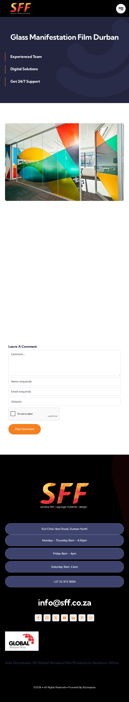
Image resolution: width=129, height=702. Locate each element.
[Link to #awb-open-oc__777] (121, 8)
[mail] (90, 617)
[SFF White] (20, 4)
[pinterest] (81, 617)
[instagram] (47, 617)
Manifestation (14, 316)
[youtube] (64, 617)
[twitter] (55, 617)
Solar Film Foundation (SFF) (22, 210)
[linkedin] (73, 617)
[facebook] (38, 617)
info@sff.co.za (64, 602)
